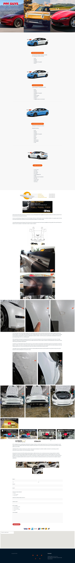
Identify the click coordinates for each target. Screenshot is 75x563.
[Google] (58, 9)
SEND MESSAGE (16, 524)
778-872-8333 (62, 7)
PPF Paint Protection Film (33, 4)
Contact (50, 4)
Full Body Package (17, 509)
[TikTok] (56, 9)
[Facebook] (49, 9)
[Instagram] (52, 9)
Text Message (16, 494)
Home (24, 4)
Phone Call (15, 495)
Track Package (16, 507)
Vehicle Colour (15, 501)
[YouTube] (54, 9)
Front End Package (17, 506)
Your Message (15, 512)
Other (15, 510)
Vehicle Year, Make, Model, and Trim (19, 497)
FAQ (42, 4)
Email (14, 493)
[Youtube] (37, 555)
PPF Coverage (15, 505)
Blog (46, 4)
